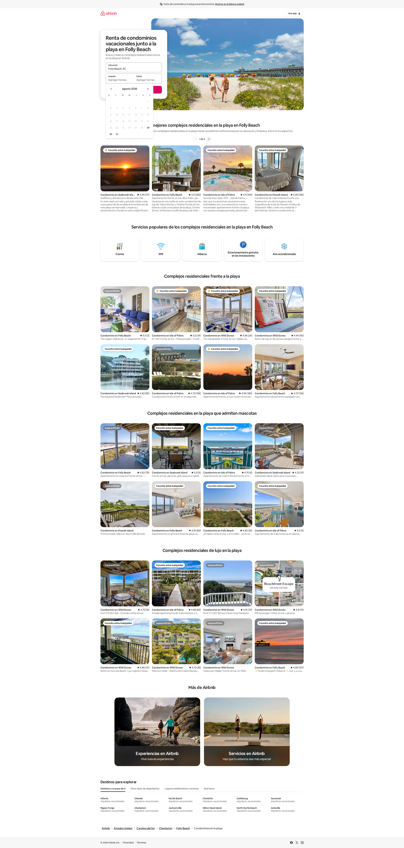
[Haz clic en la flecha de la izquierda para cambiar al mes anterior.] (111, 89)
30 (111, 134)
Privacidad (128, 842)
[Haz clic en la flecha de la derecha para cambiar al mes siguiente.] (148, 89)
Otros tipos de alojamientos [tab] (145, 788)
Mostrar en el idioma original (229, 4)
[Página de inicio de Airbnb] (108, 13)
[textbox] (119, 80)
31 (117, 134)
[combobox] (133, 69)
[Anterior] (195, 139)
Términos (141, 842)
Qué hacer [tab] (209, 788)
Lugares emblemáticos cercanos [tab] (182, 788)
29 (148, 127)
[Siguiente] (208, 139)
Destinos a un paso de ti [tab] (112, 788)
